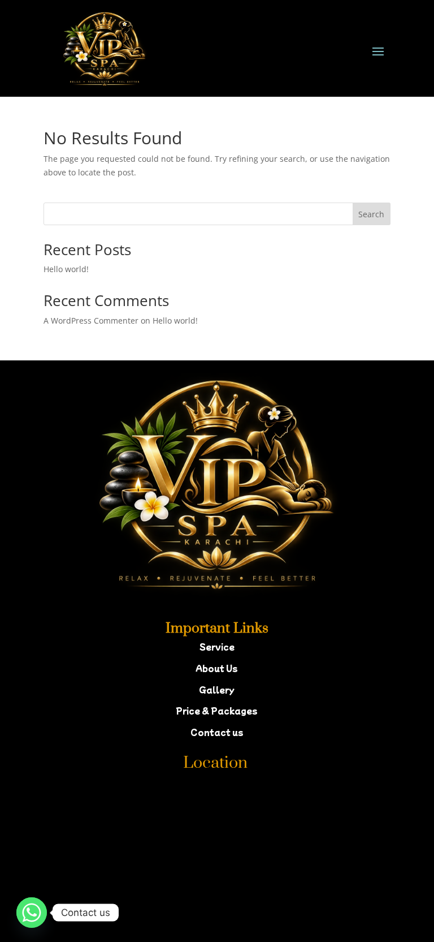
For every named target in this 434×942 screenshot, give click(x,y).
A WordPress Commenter (91, 320)
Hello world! (66, 269)
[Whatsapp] (31, 912)
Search (371, 214)
